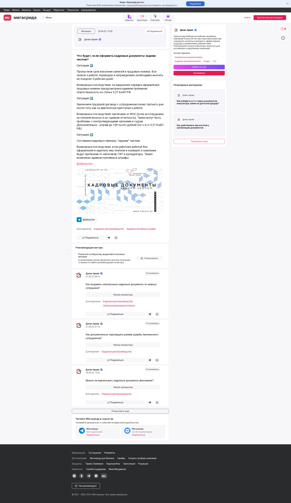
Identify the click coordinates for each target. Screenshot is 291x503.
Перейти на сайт (199, 67)
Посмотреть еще (120, 411)
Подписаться (93, 435)
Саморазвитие (88, 10)
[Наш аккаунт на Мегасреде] (104, 477)
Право (7, 10)
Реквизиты (109, 453)
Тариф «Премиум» (94, 463)
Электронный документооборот (119, 305)
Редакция (143, 463)
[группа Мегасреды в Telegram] (88, 477)
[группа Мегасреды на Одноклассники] (81, 477)
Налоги (15, 10)
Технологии (73, 10)
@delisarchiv (85, 163)
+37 (214, 61)
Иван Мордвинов (117, 469)
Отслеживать (152, 273)
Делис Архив (90, 39)
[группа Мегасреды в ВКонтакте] (74, 477)
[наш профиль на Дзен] (96, 477)
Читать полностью (123, 295)
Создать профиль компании (142, 458)
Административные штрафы (141, 229)
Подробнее (195, 4)
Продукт (47, 10)
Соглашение (95, 453)
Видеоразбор (113, 463)
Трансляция (129, 463)
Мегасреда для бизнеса (102, 458)
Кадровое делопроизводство (109, 229)
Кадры (207, 61)
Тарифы (121, 458)
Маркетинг (59, 10)
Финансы (26, 10)
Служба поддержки (96, 469)
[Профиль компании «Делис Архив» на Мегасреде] (80, 39)
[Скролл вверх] (68, 126)
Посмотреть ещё (199, 141)
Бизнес (36, 10)
